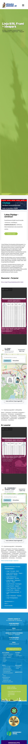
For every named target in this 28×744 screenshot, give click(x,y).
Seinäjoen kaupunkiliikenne (14, 30)
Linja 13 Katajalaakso (12, 598)
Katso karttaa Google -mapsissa (9, 560)
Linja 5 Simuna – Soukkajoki (13, 584)
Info (6, 603)
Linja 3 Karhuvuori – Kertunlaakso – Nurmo (12, 577)
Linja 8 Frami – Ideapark (12, 590)
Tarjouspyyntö (19, 655)
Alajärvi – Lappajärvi (7, 657)
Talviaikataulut (6, 31)
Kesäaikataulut (9, 601)
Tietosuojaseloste (6, 671)
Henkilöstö (18, 667)
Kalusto (17, 654)
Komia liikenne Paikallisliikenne (12, 687)
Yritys (3, 665)
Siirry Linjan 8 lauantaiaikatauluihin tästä (12, 282)
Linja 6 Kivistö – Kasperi (12, 586)
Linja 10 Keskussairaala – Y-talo (13, 592)
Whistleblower (6, 678)
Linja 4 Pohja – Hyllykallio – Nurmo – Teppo (13, 581)
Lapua (4, 658)
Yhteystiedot (18, 665)
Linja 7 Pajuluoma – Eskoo (13, 588)
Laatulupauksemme (7, 668)
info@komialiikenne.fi (14, 644)
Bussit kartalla (8, 605)
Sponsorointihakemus (7, 669)
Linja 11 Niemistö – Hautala (13, 595)
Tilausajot (17, 652)
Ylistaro (4, 661)
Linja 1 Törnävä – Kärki (12, 571)
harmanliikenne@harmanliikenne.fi (14, 630)
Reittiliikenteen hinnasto (8, 654)
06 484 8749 (15, 625)
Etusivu (4, 30)
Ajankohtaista (18, 672)
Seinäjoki (5, 660)
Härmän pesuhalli (6, 667)
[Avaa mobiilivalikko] (23, 5)
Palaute (17, 668)
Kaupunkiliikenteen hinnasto (12, 566)
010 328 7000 (15, 639)
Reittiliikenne (5, 652)
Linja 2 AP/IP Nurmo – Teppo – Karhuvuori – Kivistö (14, 574)
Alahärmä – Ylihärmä (7, 655)
